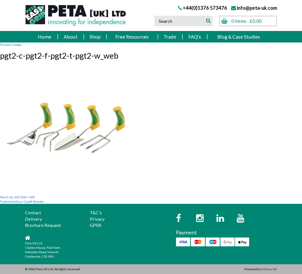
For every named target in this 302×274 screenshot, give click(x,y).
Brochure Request (43, 225)
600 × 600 (28, 197)
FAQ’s (194, 37)
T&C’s (96, 212)
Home (44, 37)
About (70, 37)
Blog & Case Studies (238, 37)
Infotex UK (269, 269)
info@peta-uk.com (257, 8)
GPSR (95, 225)
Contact (33, 212)
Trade (170, 37)
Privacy (97, 219)
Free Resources (132, 37)
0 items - (246, 21)
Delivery (33, 219)
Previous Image (10, 44)
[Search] (207, 20)
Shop (95, 37)
